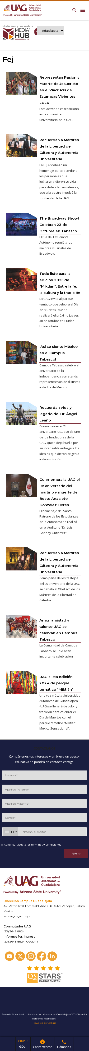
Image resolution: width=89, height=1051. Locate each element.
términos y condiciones (46, 844)
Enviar (76, 853)
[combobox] (10, 831)
